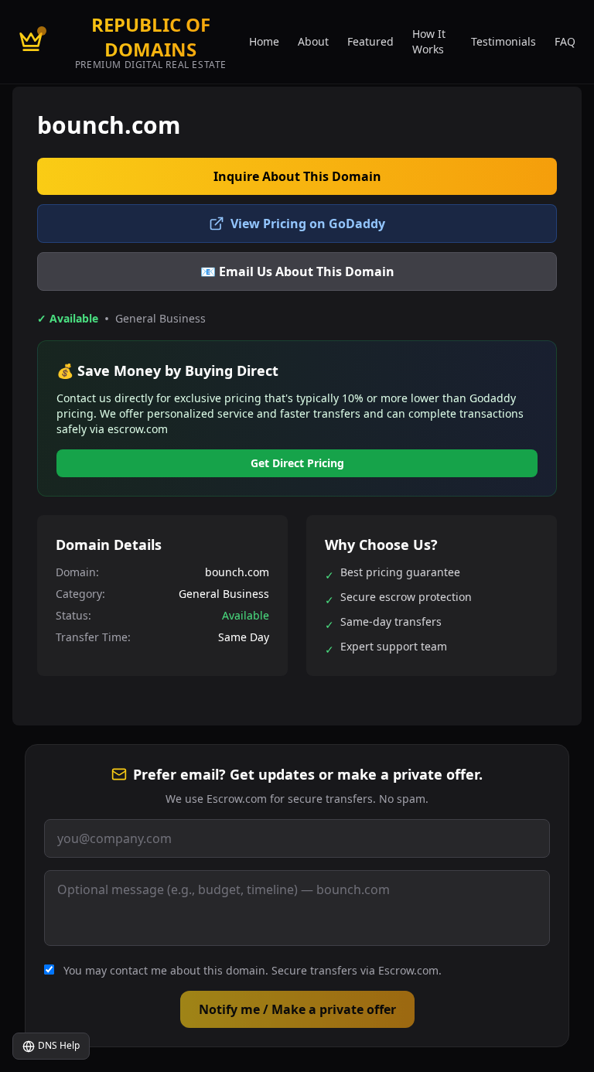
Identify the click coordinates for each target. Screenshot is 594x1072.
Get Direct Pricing (297, 463)
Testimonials (503, 41)
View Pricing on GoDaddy (307, 223)
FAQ (565, 41)
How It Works (429, 41)
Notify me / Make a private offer (297, 1009)
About (313, 41)
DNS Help (59, 1045)
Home (264, 41)
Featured (370, 41)
